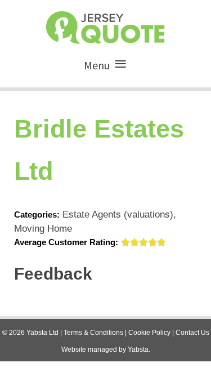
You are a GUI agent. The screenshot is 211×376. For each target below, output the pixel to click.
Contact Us (192, 333)
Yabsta (138, 349)
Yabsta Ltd (42, 333)
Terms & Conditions (93, 333)
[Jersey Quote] (105, 25)
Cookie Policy (149, 333)
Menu (97, 65)
